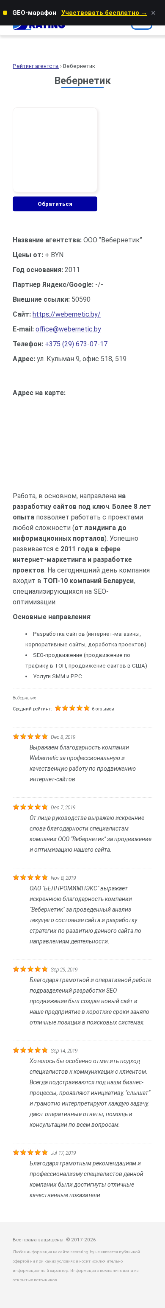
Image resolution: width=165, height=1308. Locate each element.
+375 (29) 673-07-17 (76, 344)
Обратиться (55, 204)
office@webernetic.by (68, 329)
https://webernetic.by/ (67, 314)
